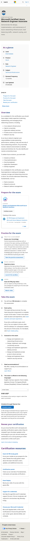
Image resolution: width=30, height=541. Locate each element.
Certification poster (9, 469)
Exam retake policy (12, 331)
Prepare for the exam (9, 96)
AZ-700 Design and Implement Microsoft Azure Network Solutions (17, 219)
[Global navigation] (1, 2)
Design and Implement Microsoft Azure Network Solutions (15, 206)
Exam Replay (7, 480)
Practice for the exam (9, 98)
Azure (7, 60)
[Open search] (23, 2)
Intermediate (9, 54)
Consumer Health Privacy (7, 536)
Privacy (10, 534)
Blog (22, 532)
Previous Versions (14, 532)
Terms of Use (20, 536)
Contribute (4, 534)
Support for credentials (10, 491)
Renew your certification (10, 102)
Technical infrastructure (12, 72)
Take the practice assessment (14, 257)
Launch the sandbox (11, 275)
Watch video (9, 290)
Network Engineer (11, 66)
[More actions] (26, 5)
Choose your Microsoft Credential (13, 507)
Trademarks (4, 539)
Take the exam (7, 100)
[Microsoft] (15, 2)
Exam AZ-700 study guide (10, 454)
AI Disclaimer (4, 532)
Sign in (27, 2)
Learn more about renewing (9, 442)
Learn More (7, 371)
